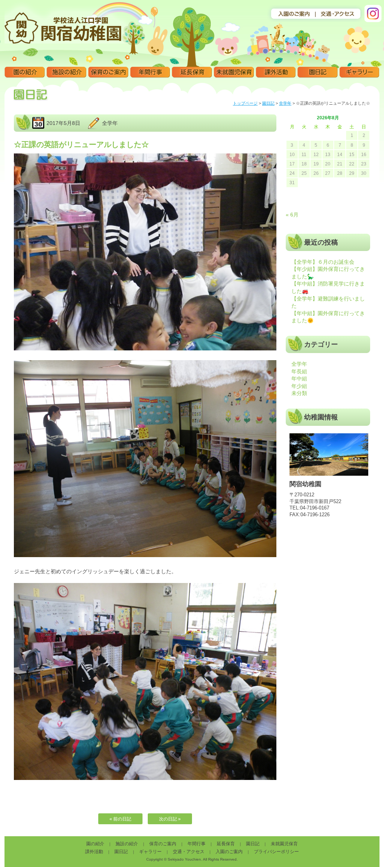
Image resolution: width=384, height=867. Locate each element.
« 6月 (292, 215)
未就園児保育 (234, 72)
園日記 (317, 72)
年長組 (299, 371)
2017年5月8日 (63, 123)
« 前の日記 (120, 819)
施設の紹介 (66, 72)
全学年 (285, 103)
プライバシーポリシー (276, 851)
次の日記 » (170, 819)
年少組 (299, 386)
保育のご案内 (108, 72)
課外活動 (276, 72)
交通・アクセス (188, 851)
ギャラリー (359, 72)
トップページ (245, 103)
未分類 (299, 393)
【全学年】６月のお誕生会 (322, 262)
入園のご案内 (229, 851)
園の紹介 (24, 72)
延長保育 (192, 72)
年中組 (299, 379)
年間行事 (150, 72)
